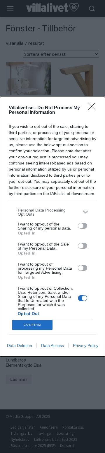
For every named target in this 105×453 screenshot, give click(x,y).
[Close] (93, 108)
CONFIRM (32, 324)
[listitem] (52, 212)
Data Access (52, 345)
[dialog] (52, 227)
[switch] (82, 226)
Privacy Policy (85, 345)
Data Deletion (19, 345)
